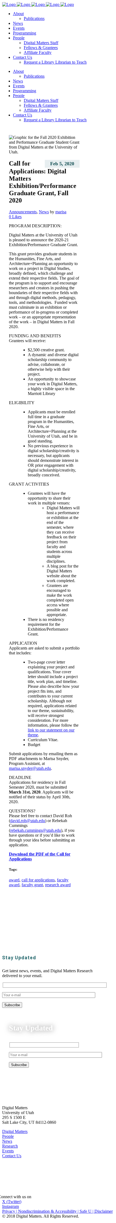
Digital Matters (15, 1131)
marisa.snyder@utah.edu (30, 768)
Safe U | (87, 1211)
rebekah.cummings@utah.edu (35, 830)
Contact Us (11, 1155)
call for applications (38, 880)
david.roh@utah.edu (27, 820)
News (44, 211)
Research (10, 1146)
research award (58, 884)
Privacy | (10, 1211)
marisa (60, 211)
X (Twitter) (11, 1201)
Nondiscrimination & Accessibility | (49, 1211)
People (8, 1136)
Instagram (10, 1206)
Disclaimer (103, 1211)
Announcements (23, 211)
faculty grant (32, 884)
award (14, 880)
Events (8, 1151)
